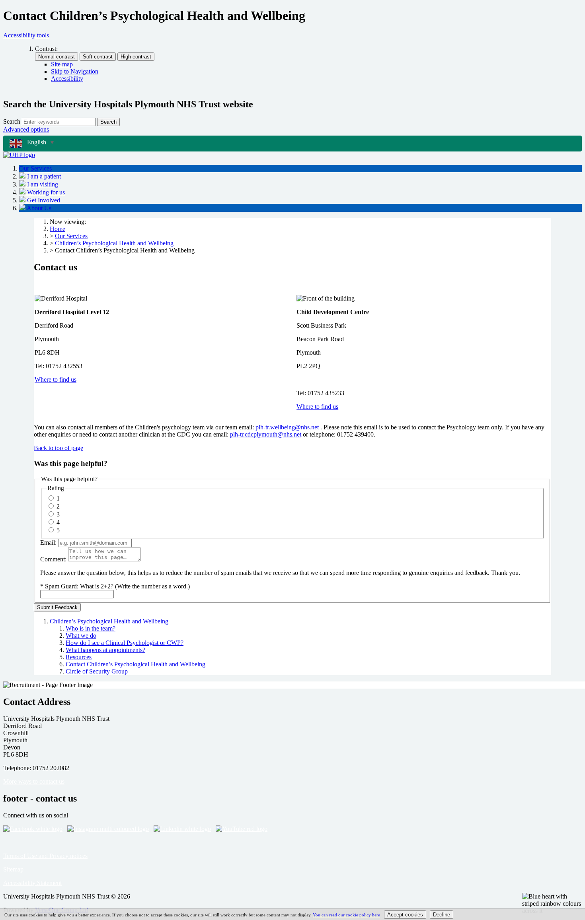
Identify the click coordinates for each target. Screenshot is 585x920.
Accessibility (67, 78)
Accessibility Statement (32, 882)
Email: (48, 542)
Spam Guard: (117, 586)
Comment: (53, 559)
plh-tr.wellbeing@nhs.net (287, 427)
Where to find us (55, 379)
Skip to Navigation (74, 71)
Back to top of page (58, 447)
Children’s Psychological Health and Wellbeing (114, 243)
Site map (62, 64)
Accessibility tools (26, 35)
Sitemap (13, 869)
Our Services (71, 236)
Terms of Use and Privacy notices (45, 855)
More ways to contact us (33, 781)
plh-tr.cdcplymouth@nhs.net (265, 434)
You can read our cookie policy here (346, 914)
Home (57, 228)
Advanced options (26, 129)
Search (11, 121)
